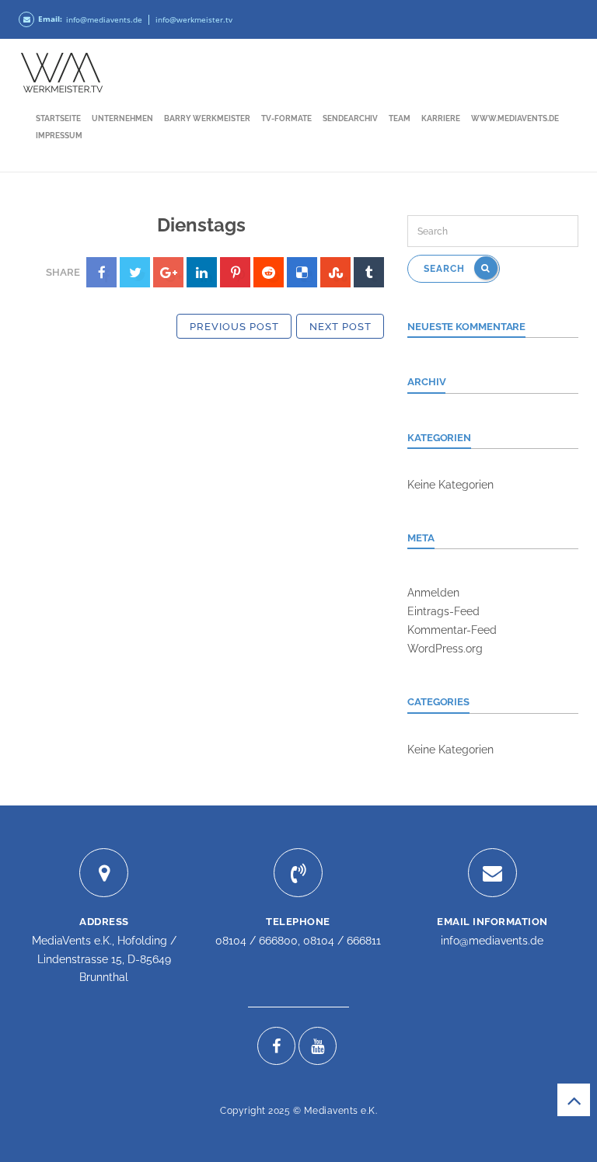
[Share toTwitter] (135, 272)
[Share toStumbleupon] (335, 272)
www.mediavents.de (515, 118)
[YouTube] (317, 1046)
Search (446, 268)
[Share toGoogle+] (168, 272)
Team (399, 118)
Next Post (340, 326)
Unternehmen (122, 118)
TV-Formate (286, 118)
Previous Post (234, 326)
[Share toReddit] (268, 272)
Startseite (58, 118)
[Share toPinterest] (235, 272)
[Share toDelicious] (302, 272)
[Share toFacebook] (101, 272)
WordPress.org (445, 648)
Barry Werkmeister (207, 118)
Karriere (440, 118)
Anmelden (433, 592)
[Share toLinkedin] (202, 272)
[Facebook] (276, 1046)
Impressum (59, 135)
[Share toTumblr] (369, 272)
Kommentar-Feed (452, 630)
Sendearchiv (350, 118)
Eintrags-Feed (443, 611)
